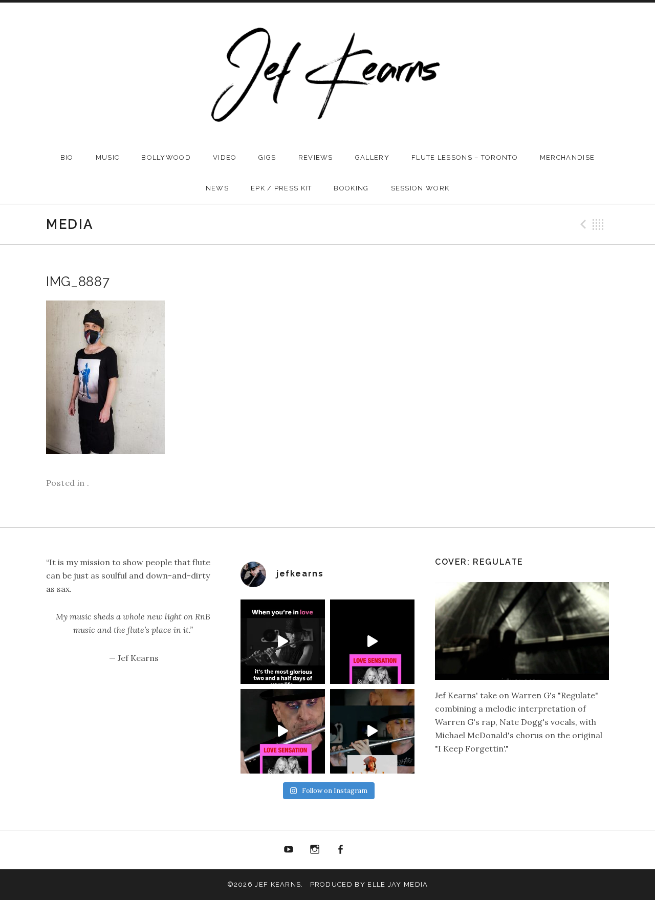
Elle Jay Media (397, 884)
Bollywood (166, 157)
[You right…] (283, 641)
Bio (67, 157)
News (217, 188)
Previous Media (582, 224)
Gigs (267, 157)
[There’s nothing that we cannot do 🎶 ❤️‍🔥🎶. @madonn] (283, 731)
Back (598, 224)
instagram (314, 850)
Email (366, 850)
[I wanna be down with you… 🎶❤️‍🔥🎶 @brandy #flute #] (372, 731)
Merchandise (567, 157)
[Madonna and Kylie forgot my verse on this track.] (372, 641)
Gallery (372, 157)
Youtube (288, 850)
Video (225, 157)
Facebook (341, 850)
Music (108, 157)
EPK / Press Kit (281, 188)
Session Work (420, 188)
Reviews (315, 157)
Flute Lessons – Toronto (464, 157)
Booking (351, 188)
